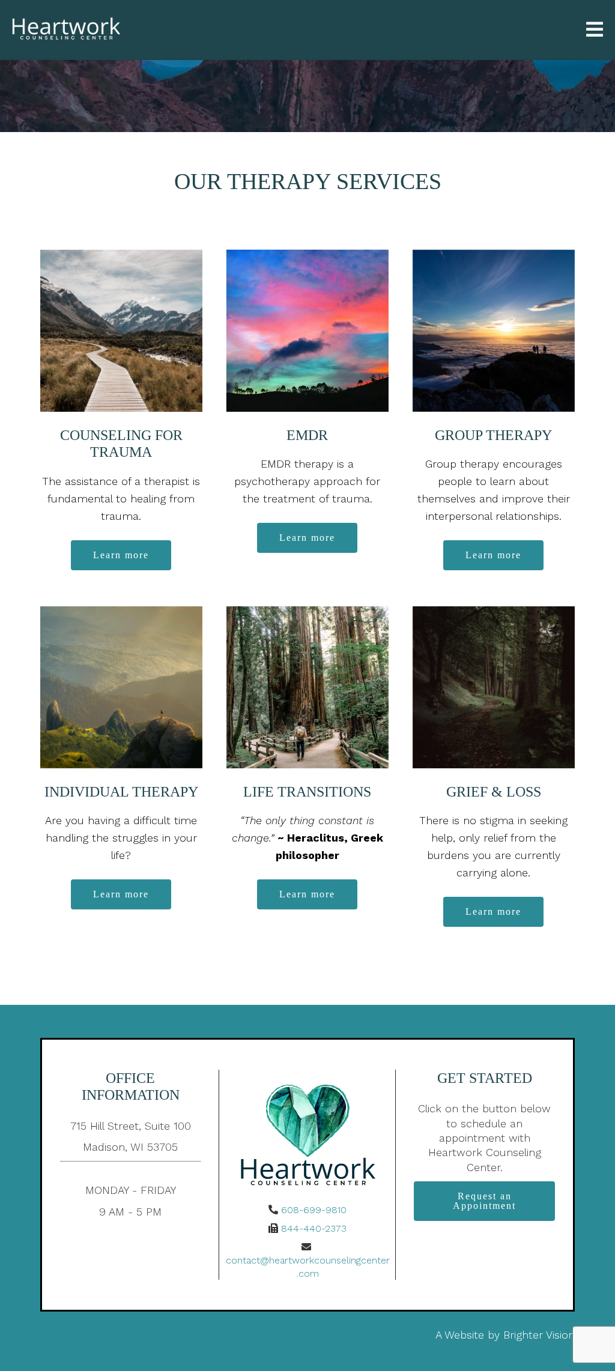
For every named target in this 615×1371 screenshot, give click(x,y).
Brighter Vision (539, 1334)
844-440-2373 (314, 1228)
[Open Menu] (594, 30)
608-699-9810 (314, 1210)
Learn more (121, 555)
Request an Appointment (484, 1201)
